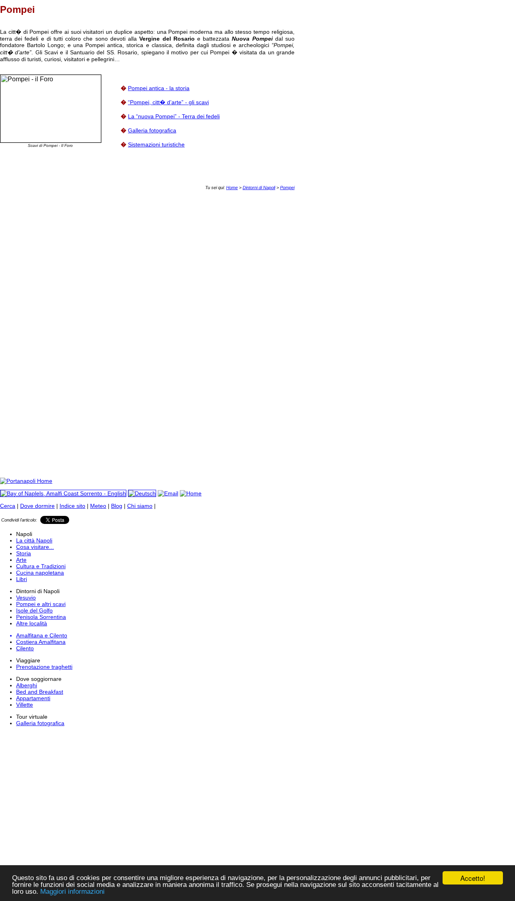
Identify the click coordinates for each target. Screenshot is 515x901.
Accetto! (472, 878)
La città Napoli (34, 540)
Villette (24, 704)
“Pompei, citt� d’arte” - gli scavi (168, 102)
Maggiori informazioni (72, 891)
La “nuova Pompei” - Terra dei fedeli (174, 116)
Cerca (7, 506)
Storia (23, 553)
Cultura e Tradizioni (41, 566)
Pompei (287, 187)
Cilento (25, 648)
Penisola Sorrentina (41, 617)
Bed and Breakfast (39, 692)
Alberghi (26, 685)
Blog (116, 506)
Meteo (98, 506)
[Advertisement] (146, 208)
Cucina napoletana (40, 572)
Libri (21, 579)
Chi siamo (139, 506)
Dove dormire (37, 506)
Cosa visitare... (35, 547)
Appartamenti (33, 698)
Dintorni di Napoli (259, 187)
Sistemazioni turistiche (156, 144)
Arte (21, 560)
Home (232, 187)
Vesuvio (26, 597)
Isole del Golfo (34, 610)
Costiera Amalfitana (41, 642)
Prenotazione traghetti (44, 667)
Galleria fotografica (152, 130)
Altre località (31, 623)
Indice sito (72, 506)
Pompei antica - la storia (159, 88)
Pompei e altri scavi (41, 604)
